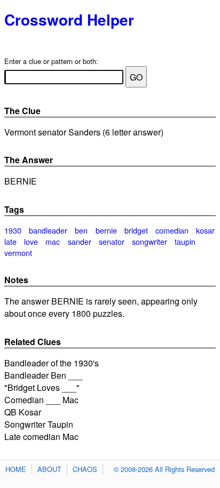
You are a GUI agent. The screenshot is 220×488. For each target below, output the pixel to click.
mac (52, 241)
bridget (136, 230)
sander (79, 241)
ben (81, 230)
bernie (106, 230)
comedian (171, 230)
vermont (18, 252)
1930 (12, 230)
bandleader (48, 230)
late (10, 241)
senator (111, 241)
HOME (15, 469)
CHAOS (85, 469)
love (31, 241)
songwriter (149, 241)
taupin (185, 241)
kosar (205, 230)
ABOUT (49, 469)
